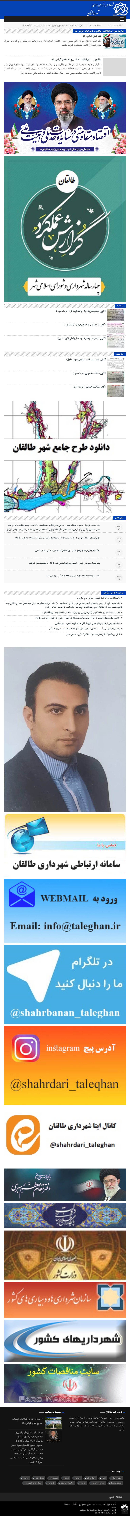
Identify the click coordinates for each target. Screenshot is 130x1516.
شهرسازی (54, 1478)
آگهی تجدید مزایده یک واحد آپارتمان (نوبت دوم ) (81, 311)
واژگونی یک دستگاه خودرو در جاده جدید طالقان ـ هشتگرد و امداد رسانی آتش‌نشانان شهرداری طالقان (57, 538)
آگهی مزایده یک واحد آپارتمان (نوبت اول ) (85, 325)
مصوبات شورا (116, 1483)
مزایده (25, 1478)
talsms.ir (99, 1512)
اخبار (104, 1478)
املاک (78, 1478)
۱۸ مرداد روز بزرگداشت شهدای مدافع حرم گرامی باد (97, 598)
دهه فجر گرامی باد (92, 36)
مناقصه (83, 1483)
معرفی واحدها (98, 1483)
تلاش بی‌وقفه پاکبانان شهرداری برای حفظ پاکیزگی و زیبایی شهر (73, 576)
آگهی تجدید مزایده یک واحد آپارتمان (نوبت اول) (82, 338)
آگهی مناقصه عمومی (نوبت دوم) (89, 373)
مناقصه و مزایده (67, 1483)
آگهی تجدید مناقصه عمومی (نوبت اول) (86, 359)
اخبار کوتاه (91, 1478)
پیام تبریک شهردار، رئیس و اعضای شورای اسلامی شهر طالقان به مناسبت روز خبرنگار (64, 563)
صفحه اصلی (95, 25)
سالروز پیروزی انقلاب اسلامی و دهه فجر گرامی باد (76, 59)
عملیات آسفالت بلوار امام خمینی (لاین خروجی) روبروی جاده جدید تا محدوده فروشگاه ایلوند (81, 612)
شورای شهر (39, 1478)
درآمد (67, 1478)
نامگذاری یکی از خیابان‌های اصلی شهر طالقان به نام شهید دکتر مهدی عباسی (67, 550)
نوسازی (51, 1483)
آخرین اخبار (117, 1478)
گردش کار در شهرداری (33, 1483)
